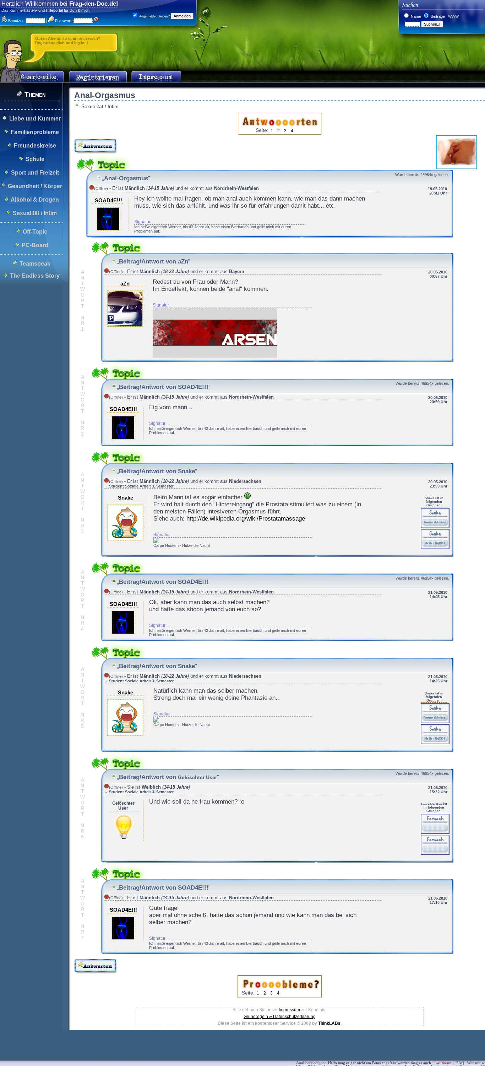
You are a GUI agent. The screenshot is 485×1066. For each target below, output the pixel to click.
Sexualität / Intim (35, 213)
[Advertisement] (129, 1050)
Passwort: (63, 20)
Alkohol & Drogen (35, 200)
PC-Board (35, 245)
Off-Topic (35, 232)
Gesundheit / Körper (35, 186)
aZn (125, 284)
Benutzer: (16, 20)
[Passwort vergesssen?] (96, 20)
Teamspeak (35, 264)
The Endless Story (35, 276)
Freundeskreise (35, 146)
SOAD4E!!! (108, 200)
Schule (35, 159)
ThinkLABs (329, 1023)
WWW (453, 16)
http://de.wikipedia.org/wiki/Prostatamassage (245, 518)
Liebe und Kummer (35, 119)
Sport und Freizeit (35, 173)
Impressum (289, 1009)
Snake (125, 498)
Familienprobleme (35, 132)
